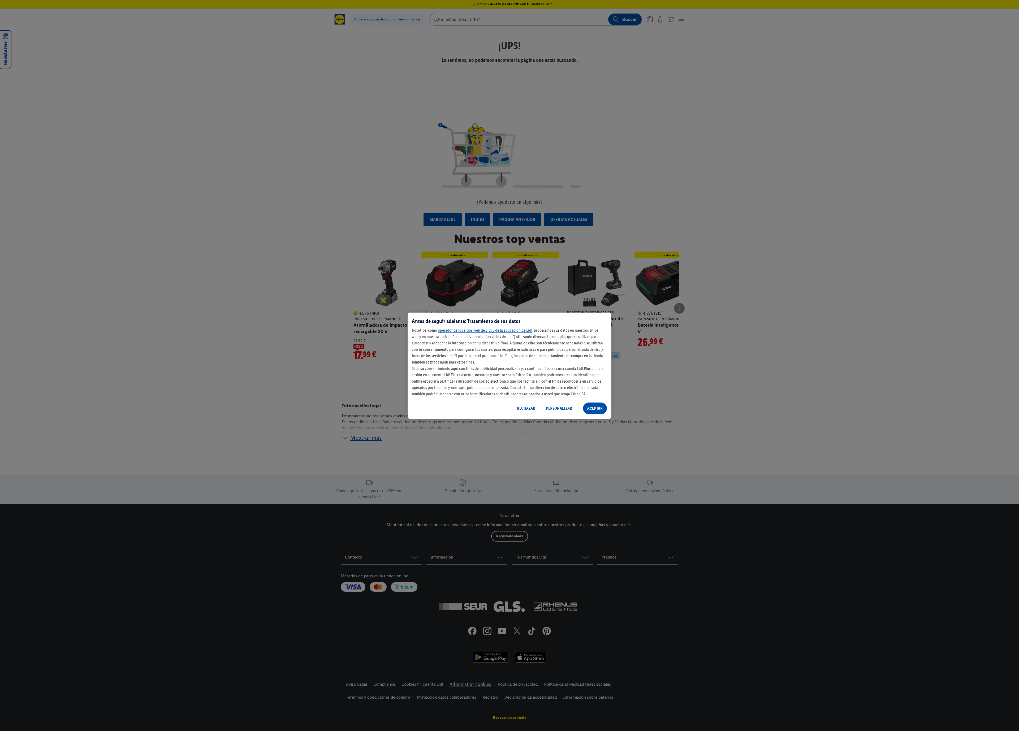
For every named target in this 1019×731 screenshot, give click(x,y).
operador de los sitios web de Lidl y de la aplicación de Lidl (485, 330)
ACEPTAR (595, 408)
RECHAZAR (526, 408)
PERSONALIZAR (559, 408)
